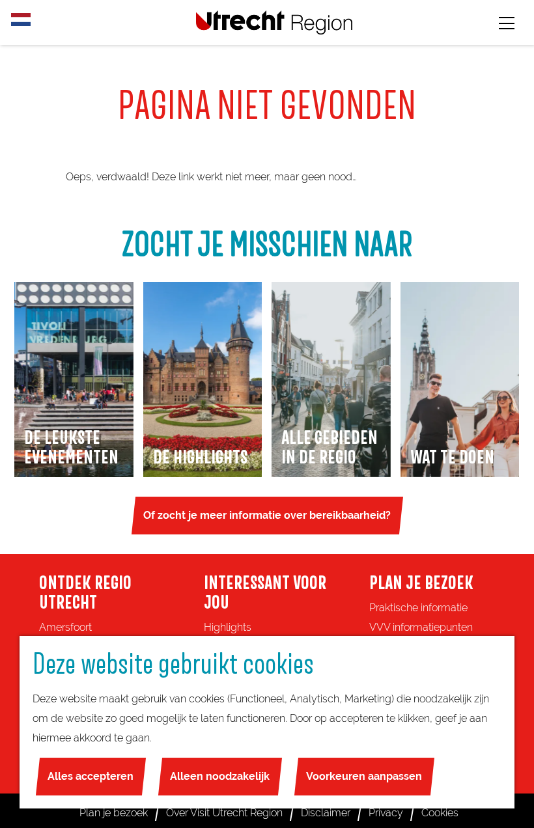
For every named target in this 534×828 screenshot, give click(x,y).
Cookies (439, 813)
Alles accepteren (91, 776)
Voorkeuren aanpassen (364, 776)
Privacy (386, 813)
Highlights (227, 627)
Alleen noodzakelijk (220, 776)
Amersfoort (65, 627)
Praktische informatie (418, 607)
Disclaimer (325, 813)
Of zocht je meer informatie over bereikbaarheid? (267, 515)
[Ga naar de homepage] (274, 22)
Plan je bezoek (113, 813)
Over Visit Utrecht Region (224, 813)
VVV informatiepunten (421, 627)
